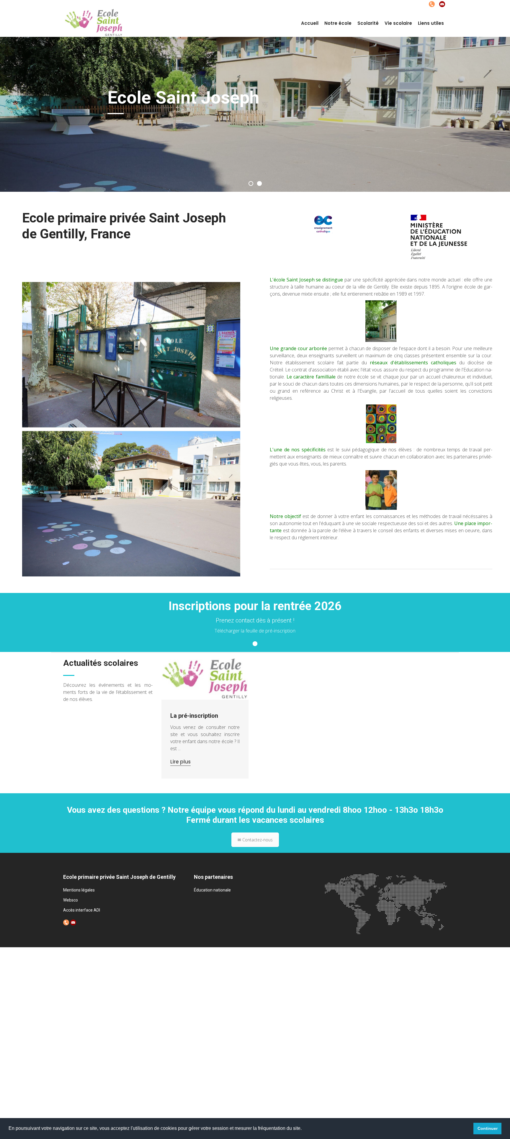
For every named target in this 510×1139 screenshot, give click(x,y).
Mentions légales (79, 890)
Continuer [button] (488, 1128)
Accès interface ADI (81, 910)
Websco (70, 900)
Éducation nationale (212, 890)
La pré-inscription (194, 715)
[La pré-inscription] (205, 679)
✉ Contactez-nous (255, 840)
